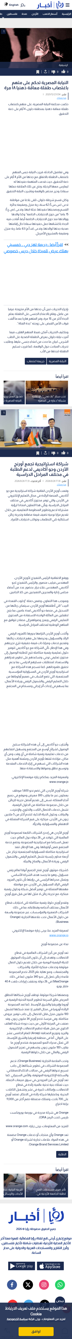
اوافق (36, 1331)
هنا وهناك (61, 98)
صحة (24, 13)
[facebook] (12, 1285)
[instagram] (44, 1285)
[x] (28, 1285)
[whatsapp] (60, 1285)
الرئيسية (66, 13)
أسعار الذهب (50, 13)
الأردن (35, 13)
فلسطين (12, 13)
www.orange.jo (58, 935)
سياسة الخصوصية (17, 1319)
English (14, 4)
